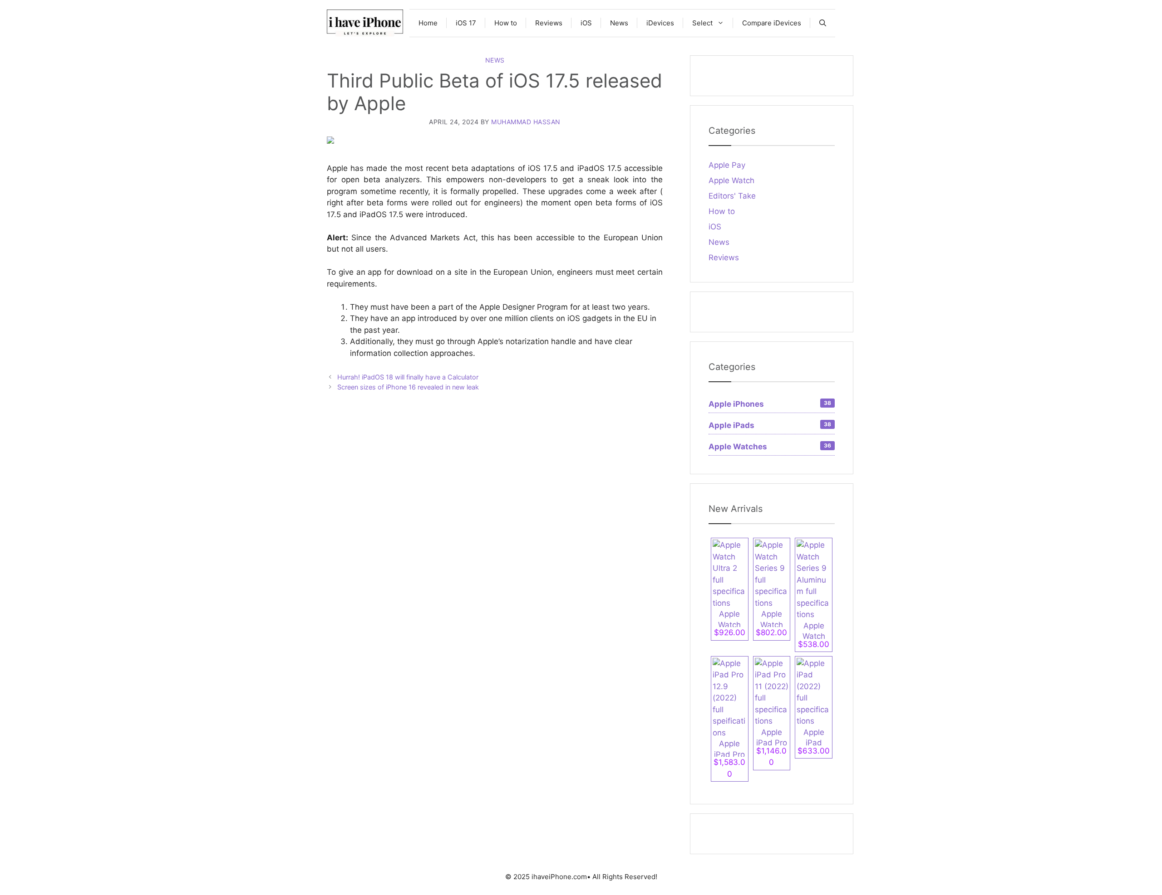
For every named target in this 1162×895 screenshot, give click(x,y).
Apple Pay (727, 165)
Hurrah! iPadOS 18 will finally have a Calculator (407, 377)
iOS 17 (466, 23)
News (619, 23)
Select (702, 23)
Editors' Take (732, 195)
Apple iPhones (770, 404)
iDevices (660, 23)
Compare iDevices (771, 23)
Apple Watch (731, 180)
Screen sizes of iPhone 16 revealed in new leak (408, 387)
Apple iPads (770, 425)
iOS (586, 23)
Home (428, 23)
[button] (822, 23)
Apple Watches (770, 446)
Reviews (548, 23)
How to (505, 23)
